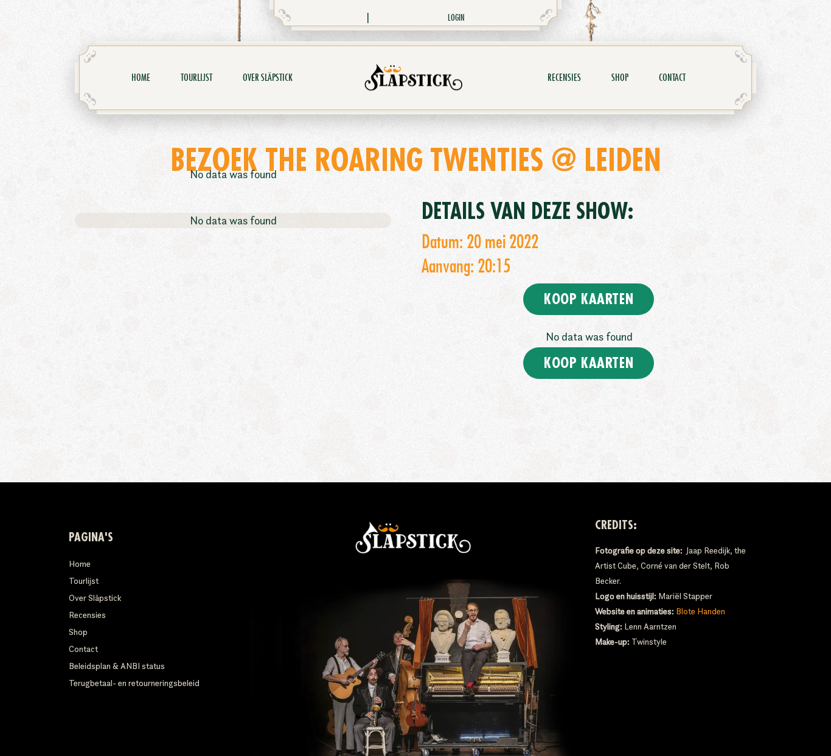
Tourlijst (196, 78)
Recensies (564, 78)
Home (140, 78)
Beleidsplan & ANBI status (117, 666)
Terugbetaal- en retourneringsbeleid (134, 683)
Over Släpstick (268, 78)
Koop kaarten (588, 299)
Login (456, 17)
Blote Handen (700, 611)
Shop (619, 78)
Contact (672, 78)
